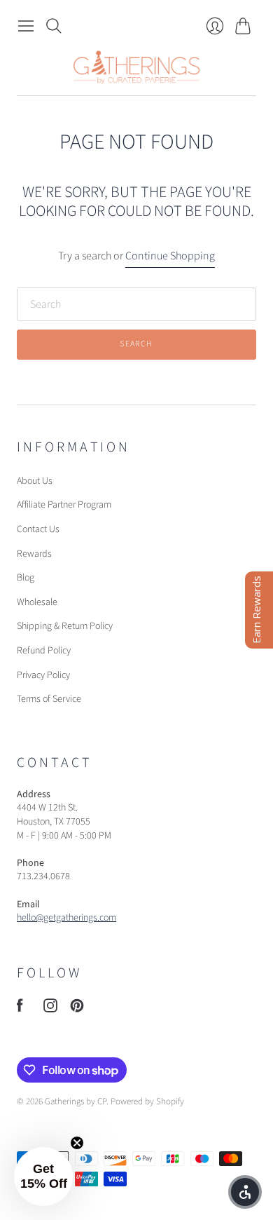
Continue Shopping (170, 256)
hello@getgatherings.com (66, 918)
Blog (25, 578)
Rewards (34, 554)
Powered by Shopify (147, 1101)
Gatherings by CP (75, 1101)
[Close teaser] (77, 1143)
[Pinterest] (77, 1009)
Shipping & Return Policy (65, 626)
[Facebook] (20, 1009)
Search (136, 344)
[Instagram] (50, 1009)
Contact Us (38, 529)
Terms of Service (49, 699)
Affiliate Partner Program (64, 505)
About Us (34, 481)
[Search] (54, 26)
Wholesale (37, 602)
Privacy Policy (43, 675)
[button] (43, 1176)
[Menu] (26, 26)
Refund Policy (44, 651)
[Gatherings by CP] (137, 67)
